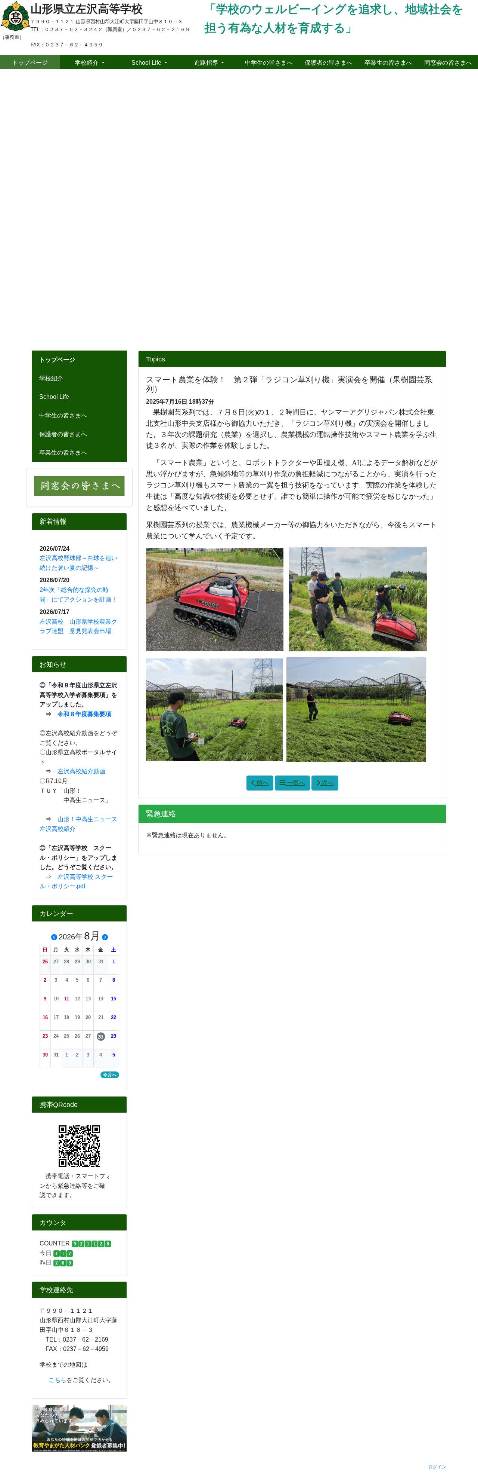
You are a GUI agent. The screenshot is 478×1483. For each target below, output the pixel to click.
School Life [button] (147, 62)
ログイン (437, 1467)
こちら (53, 1380)
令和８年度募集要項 (84, 714)
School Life (54, 397)
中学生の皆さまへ (269, 62)
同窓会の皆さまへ (448, 62)
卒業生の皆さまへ (388, 62)
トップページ (30, 62)
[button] (36, 210)
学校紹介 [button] (87, 62)
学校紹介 (51, 378)
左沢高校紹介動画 (81, 771)
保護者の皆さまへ (329, 62)
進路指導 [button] (207, 62)
